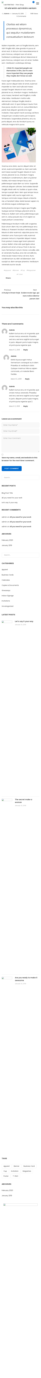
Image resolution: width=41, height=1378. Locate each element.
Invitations (6, 601)
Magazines (32, 270)
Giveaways (6, 590)
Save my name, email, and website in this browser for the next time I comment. (19, 459)
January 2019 (7, 545)
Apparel (5, 569)
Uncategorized (7, 606)
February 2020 (7, 540)
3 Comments (21, 16)
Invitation (14, 1171)
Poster (6, 1176)
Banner (16, 270)
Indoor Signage (8, 596)
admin (6, 13)
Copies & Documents (10, 585)
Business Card (29, 1166)
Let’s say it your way (10, 502)
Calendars (6, 580)
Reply (25, 350)
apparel (8, 270)
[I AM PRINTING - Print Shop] (13, 3)
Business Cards (8, 575)
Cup (23, 270)
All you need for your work (12, 498)
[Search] (35, 477)
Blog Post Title (7, 493)
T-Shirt (20, 274)
